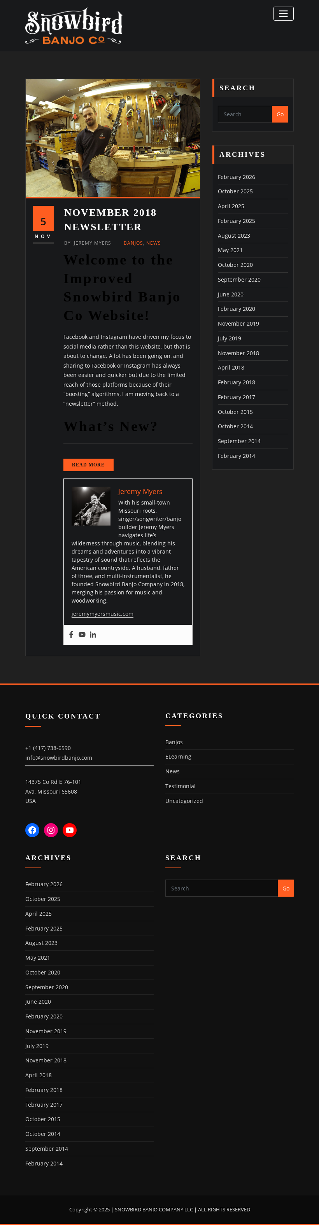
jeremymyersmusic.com (102, 613)
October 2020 (235, 264)
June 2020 (231, 294)
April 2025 (231, 206)
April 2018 (231, 367)
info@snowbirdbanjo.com (58, 757)
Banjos (133, 243)
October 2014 (235, 426)
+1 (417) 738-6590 (48, 748)
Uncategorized (184, 800)
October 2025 (235, 191)
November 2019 (238, 323)
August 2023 (234, 235)
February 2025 (236, 220)
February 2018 (236, 382)
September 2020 (239, 279)
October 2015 (235, 411)
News (153, 243)
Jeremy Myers (87, 243)
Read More (88, 465)
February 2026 (236, 177)
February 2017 (236, 397)
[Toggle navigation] (283, 13)
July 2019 (229, 338)
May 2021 (230, 250)
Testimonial (180, 786)
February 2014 (236, 455)
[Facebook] (71, 635)
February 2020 (236, 308)
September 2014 (239, 441)
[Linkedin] (92, 635)
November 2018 (238, 353)
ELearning (178, 756)
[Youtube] (82, 635)
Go (280, 114)
